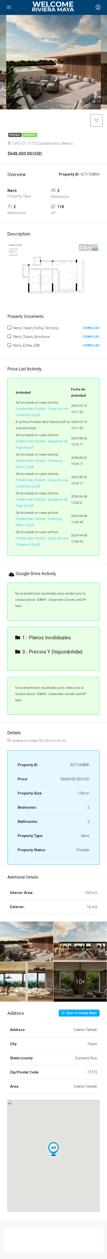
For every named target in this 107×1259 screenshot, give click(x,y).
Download (91, 328)
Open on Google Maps (81, 1013)
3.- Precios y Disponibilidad (52, 652)
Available (30, 135)
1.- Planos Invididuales (46, 638)
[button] (53, 1149)
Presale (14, 135)
